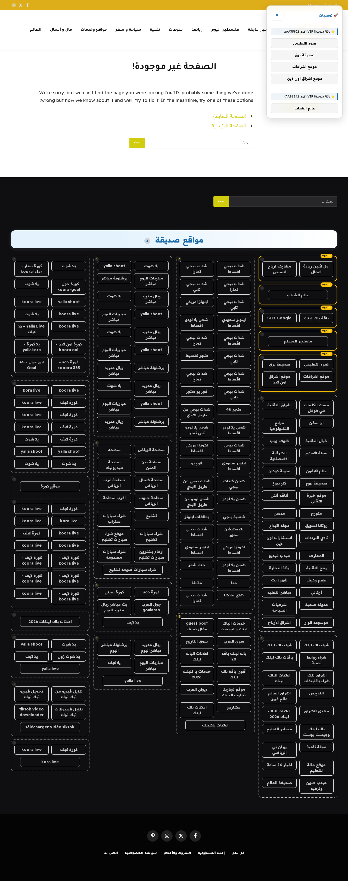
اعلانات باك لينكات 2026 (50, 621)
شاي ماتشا (234, 595)
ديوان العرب (196, 689)
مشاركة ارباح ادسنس (279, 269)
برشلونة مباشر (114, 278)
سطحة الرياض (151, 449)
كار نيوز (279, 483)
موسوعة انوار (316, 622)
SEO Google (279, 318)
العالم (35, 30)
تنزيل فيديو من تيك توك (68, 694)
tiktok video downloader (31, 712)
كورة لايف (68, 402)
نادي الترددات (316, 537)
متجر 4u (233, 409)
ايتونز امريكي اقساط (196, 448)
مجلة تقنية (316, 746)
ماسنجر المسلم (298, 341)
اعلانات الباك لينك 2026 (279, 714)
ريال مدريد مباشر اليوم (151, 647)
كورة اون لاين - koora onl (68, 347)
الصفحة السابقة (229, 116)
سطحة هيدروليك (114, 465)
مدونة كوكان (279, 470)
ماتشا (197, 582)
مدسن (279, 513)
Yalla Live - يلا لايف (31, 329)
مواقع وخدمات (94, 30)
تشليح (151, 515)
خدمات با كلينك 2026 (197, 674)
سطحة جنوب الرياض (151, 500)
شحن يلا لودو (234, 498)
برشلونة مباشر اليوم (114, 647)
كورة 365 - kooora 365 (68, 365)
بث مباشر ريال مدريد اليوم (114, 607)
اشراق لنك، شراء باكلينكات (316, 678)
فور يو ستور (196, 391)
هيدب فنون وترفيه (316, 785)
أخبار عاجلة (258, 30)
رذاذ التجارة (279, 567)
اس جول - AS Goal (31, 365)
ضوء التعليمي (316, 364)
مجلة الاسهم (316, 453)
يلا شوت (151, 265)
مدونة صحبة (316, 604)
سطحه (114, 449)
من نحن (238, 853)
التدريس (316, 693)
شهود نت (279, 580)
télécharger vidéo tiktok (50, 727)
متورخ (316, 513)
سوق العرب (233, 641)
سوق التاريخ (197, 641)
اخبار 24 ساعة (279, 764)
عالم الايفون (316, 470)
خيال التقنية (316, 440)
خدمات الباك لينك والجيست (233, 626)
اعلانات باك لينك (197, 710)
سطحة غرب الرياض (114, 482)
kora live (31, 390)
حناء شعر (196, 564)
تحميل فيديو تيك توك (31, 694)
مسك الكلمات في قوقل (316, 407)
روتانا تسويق (316, 525)
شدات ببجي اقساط (233, 268)
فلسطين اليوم (225, 30)
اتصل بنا (111, 853)
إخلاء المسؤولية (211, 853)
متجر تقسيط (196, 355)
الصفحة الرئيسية (229, 125)
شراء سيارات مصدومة (114, 554)
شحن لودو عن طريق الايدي (196, 501)
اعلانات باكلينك (215, 725)
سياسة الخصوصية (141, 853)
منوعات (176, 30)
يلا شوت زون (69, 656)
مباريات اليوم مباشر (151, 281)
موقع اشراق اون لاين (279, 379)
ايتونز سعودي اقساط (234, 322)
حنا (234, 582)
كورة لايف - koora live (68, 560)
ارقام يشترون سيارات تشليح (151, 554)
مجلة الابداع (279, 525)
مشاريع (234, 707)
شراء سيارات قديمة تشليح (132, 569)
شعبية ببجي (234, 516)
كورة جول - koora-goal (68, 286)
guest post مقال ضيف (197, 626)
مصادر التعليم (279, 728)
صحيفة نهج (316, 483)
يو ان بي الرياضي (279, 749)
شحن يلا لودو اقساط (196, 322)
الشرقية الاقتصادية (279, 456)
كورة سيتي (114, 592)
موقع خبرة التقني (316, 498)
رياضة (197, 30)
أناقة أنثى (279, 495)
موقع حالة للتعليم (316, 767)
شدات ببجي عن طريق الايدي (196, 412)
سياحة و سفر (128, 30)
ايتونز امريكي (196, 301)
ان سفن (316, 422)
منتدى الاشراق (316, 711)
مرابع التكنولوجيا (279, 425)
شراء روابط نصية (316, 660)
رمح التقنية (316, 567)
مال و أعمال (61, 30)
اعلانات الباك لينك (279, 678)
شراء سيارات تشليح (151, 536)
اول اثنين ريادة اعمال (316, 269)
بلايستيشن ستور (233, 532)
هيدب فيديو (279, 555)
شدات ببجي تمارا (196, 268)
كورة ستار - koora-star (31, 268)
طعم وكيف (316, 580)
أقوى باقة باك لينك (234, 674)
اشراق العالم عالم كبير (279, 696)
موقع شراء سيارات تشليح (114, 536)
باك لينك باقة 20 (233, 656)
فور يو (196, 463)
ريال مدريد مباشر (151, 299)
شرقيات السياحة (279, 607)
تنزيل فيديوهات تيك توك (69, 712)
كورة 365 (151, 592)
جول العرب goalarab (151, 607)
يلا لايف (132, 622)
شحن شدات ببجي (234, 484)
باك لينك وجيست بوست (316, 731)
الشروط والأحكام (177, 853)
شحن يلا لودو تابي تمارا (196, 430)
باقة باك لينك (316, 318)
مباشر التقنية (279, 592)
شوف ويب (279, 440)
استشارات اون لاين (279, 540)
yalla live (132, 680)
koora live (31, 301)
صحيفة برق (279, 364)
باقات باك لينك (279, 657)
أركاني (316, 592)
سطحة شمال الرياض (151, 482)
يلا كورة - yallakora (32, 347)
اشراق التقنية (279, 404)
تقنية (155, 30)
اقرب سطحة (114, 497)
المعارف (316, 555)
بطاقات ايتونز (197, 516)
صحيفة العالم (279, 782)
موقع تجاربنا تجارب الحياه (234, 692)
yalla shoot (114, 265)
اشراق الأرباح (279, 622)
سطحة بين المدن (151, 465)
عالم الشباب (298, 294)
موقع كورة (50, 486)
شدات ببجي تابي (196, 286)
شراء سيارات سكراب (114, 518)
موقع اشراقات (316, 376)
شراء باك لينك (316, 645)
